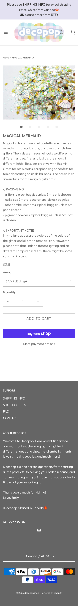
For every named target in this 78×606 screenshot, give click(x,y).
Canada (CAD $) (38, 556)
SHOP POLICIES (14, 405)
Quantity (9, 292)
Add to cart (39, 318)
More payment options (39, 344)
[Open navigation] (5, 32)
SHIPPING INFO (14, 398)
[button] (39, 92)
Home (6, 57)
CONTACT (10, 418)
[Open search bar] (61, 32)
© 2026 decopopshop (27, 592)
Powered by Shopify (51, 592)
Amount (8, 272)
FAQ (6, 411)
